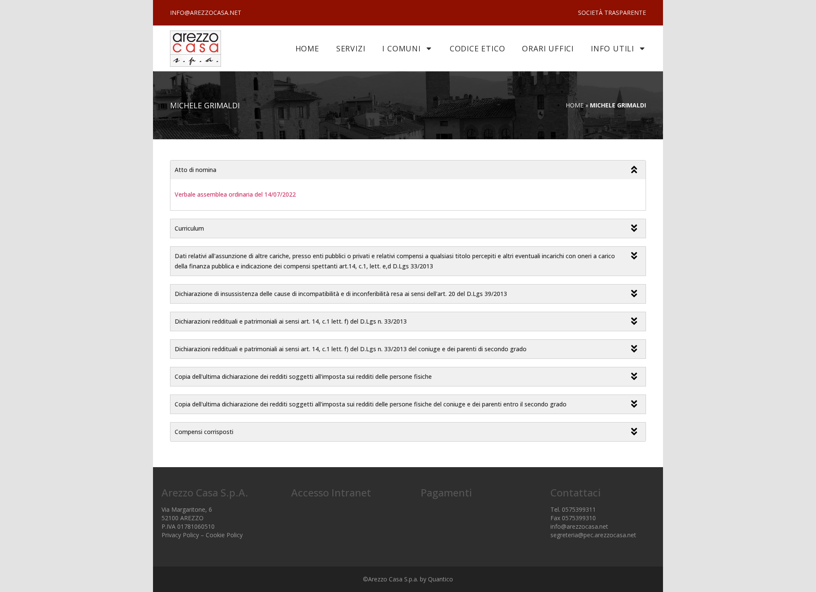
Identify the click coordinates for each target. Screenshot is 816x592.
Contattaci (575, 492)
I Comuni (401, 48)
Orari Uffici (548, 48)
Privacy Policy (180, 535)
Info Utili (612, 48)
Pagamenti (446, 492)
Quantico (440, 579)
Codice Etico (477, 48)
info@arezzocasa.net (579, 526)
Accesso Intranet (331, 492)
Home (307, 48)
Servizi (351, 48)
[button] (408, 170)
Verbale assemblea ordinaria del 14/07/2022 (235, 194)
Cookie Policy (224, 535)
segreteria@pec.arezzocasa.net (593, 535)
